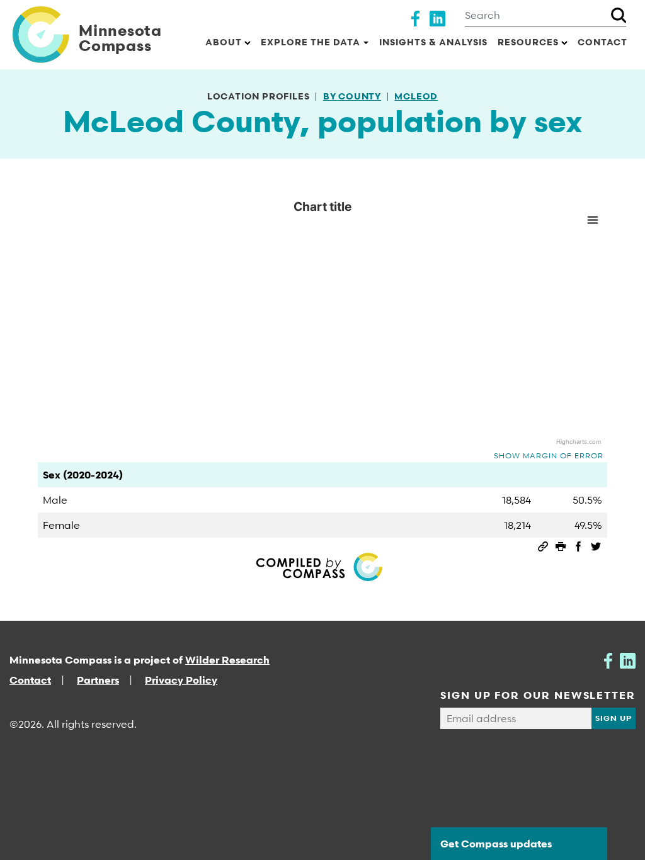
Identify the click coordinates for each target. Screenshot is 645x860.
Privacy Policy (181, 680)
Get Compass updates (496, 843)
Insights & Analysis (433, 42)
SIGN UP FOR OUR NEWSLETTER (538, 695)
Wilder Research (227, 659)
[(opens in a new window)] (415, 17)
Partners (98, 680)
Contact (602, 42)
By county (352, 96)
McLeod (416, 96)
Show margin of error (548, 455)
